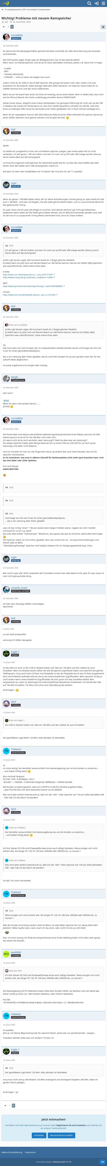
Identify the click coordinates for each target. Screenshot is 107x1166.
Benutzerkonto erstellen (61, 1135)
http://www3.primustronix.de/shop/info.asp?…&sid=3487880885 (32, 286)
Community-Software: (53, 1162)
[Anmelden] (96, 3)
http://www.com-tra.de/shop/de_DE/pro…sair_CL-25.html (29, 294)
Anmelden (39, 1135)
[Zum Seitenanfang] (102, 1162)
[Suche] (89, 3)
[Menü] (103, 3)
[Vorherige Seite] (3, 27)
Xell (7, 400)
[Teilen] (103, 27)
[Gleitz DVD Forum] (5, 3)
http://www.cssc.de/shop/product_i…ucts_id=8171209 (27, 274)
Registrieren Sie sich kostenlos (71, 1125)
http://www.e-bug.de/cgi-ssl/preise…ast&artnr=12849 (28, 277)
